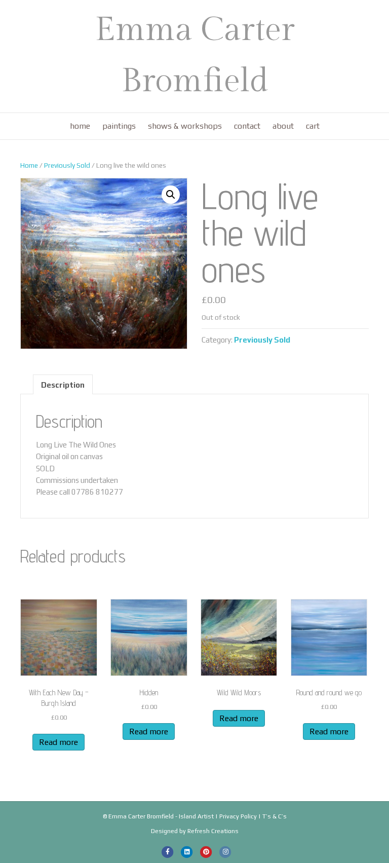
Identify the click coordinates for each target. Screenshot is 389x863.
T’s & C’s (274, 816)
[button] (171, 194)
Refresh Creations (213, 831)
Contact (247, 126)
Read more (58, 742)
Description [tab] (63, 385)
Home (80, 126)
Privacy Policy (238, 816)
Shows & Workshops (185, 126)
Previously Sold (67, 165)
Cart (313, 126)
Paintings (119, 126)
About (283, 126)
